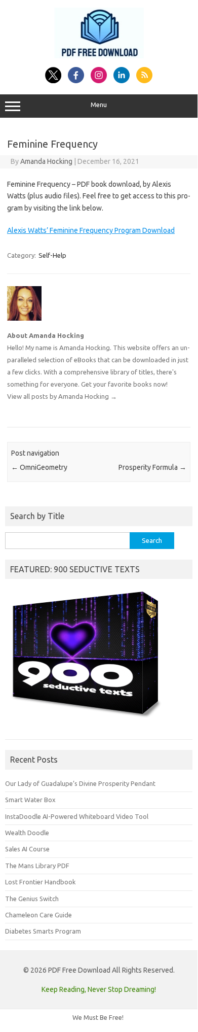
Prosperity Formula (152, 467)
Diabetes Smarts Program (43, 931)
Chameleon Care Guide (38, 914)
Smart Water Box (30, 799)
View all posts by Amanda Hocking (62, 396)
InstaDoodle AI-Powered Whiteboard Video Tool (76, 816)
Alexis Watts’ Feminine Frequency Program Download (91, 230)
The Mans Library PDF (37, 865)
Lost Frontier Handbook (40, 881)
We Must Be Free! (98, 1017)
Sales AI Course (27, 848)
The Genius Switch (32, 898)
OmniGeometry (39, 467)
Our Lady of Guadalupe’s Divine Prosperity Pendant (80, 783)
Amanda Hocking (46, 161)
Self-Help (52, 255)
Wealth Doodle (27, 832)
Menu (99, 105)
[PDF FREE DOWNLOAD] (99, 56)
